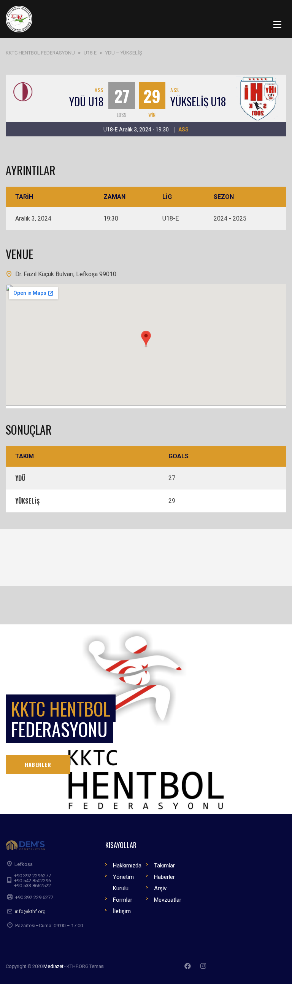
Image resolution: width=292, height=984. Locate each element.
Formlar (122, 899)
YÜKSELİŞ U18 (198, 101)
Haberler (164, 877)
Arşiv (160, 888)
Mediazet (53, 966)
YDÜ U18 (86, 101)
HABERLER (38, 764)
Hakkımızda (127, 865)
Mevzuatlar (167, 899)
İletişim (122, 911)
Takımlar (164, 865)
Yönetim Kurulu (123, 883)
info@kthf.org (30, 911)
